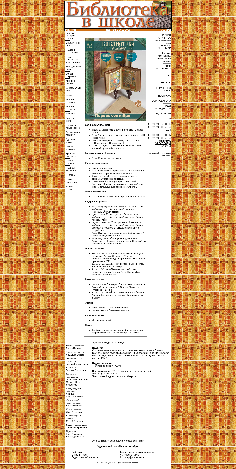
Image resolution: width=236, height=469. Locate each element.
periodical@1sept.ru (126, 376)
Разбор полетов (69, 162)
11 (166, 124)
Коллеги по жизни (70, 100)
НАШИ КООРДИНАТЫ (163, 107)
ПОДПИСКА (164, 96)
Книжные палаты (70, 82)
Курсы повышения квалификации (73, 59)
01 (149, 127)
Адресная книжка (70, 140)
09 (157, 124)
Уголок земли (69, 187)
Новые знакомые (70, 147)
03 (157, 127)
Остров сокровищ (70, 75)
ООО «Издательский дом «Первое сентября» (119, 463)
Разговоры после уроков (72, 126)
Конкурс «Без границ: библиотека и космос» (164, 57)
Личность (70, 113)
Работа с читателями (71, 51)
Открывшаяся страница (72, 133)
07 (149, 124)
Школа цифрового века (132, 457)
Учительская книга (129, 454)
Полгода (70, 175)
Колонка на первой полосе (70, 36)
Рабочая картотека (70, 169)
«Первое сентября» (166, 154)
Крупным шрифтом (70, 154)
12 (170, 135)
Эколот (69, 95)
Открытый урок (79, 454)
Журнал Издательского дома (108, 440)
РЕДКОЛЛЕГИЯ (162, 113)
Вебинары (77, 452)
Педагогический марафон (85, 457)
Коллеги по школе (70, 107)
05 (166, 127)
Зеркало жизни (69, 119)
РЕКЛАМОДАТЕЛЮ (160, 101)
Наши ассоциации (71, 180)
